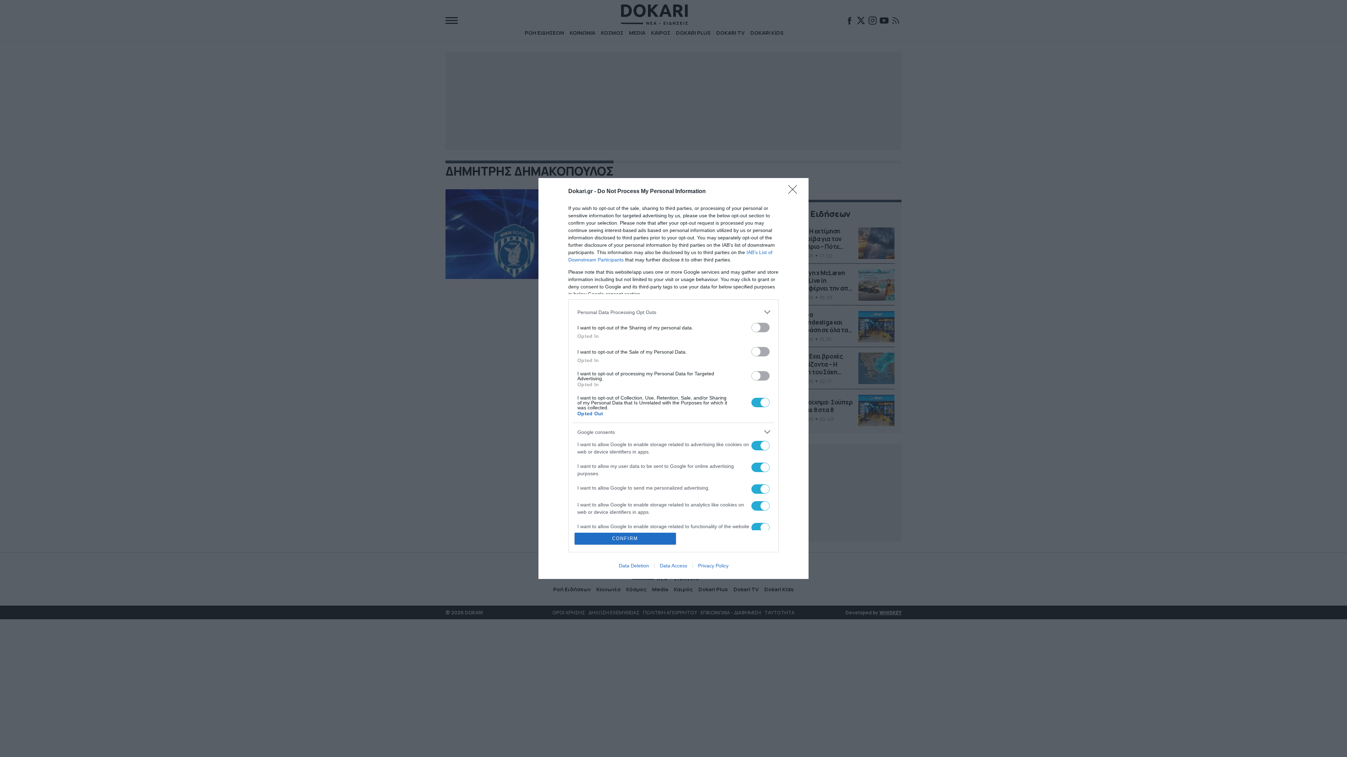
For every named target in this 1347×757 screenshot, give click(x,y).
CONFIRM (625, 538)
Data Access (673, 565)
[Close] (795, 191)
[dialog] (673, 378)
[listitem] (673, 312)
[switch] (760, 327)
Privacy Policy (713, 565)
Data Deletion (634, 565)
